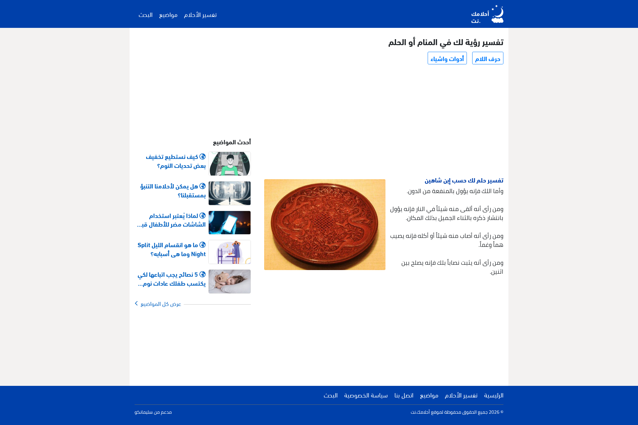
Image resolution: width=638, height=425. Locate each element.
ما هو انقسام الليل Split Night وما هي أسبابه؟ (172, 249)
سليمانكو (144, 412)
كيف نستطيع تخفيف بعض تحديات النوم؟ (176, 161)
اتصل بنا (403, 394)
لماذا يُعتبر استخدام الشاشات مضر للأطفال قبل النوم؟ (172, 220)
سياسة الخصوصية (366, 394)
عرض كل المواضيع (159, 303)
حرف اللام (487, 58)
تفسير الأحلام (200, 14)
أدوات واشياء (447, 58)
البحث (146, 14)
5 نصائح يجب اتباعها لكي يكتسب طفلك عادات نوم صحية (172, 278)
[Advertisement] (383, 121)
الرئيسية (493, 394)
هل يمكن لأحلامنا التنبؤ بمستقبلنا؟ (173, 190)
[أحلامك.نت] (487, 14)
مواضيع (168, 14)
